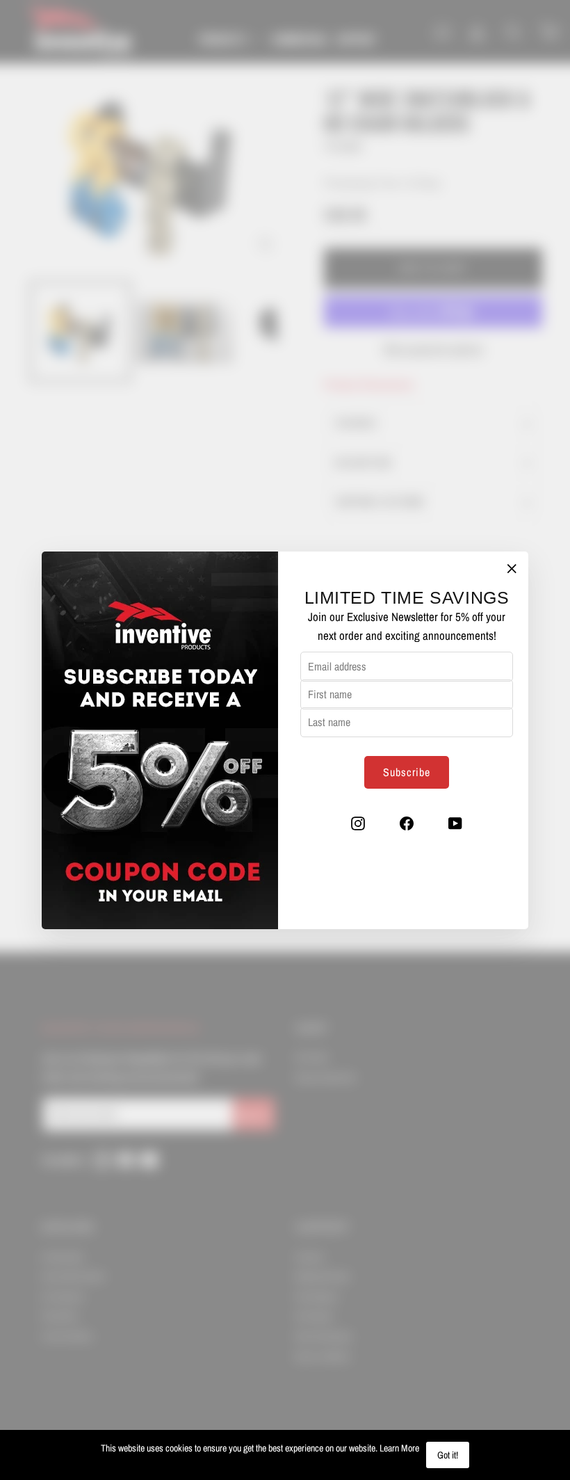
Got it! (447, 1455)
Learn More (399, 1448)
